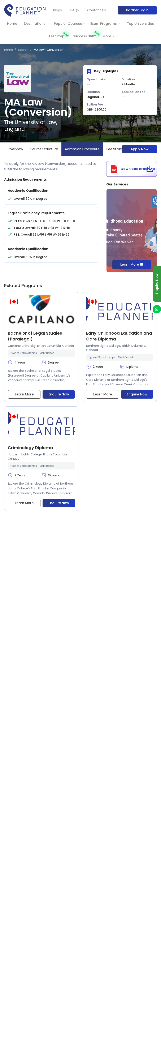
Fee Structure (117, 149)
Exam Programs (103, 23)
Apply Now (139, 149)
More (107, 36)
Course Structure (44, 149)
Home (12, 23)
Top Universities (140, 23)
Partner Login (137, 10)
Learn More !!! (131, 264)
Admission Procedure (82, 149)
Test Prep (56, 36)
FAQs (74, 10)
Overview (15, 149)
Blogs (57, 10)
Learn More (24, 394)
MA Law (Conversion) (49, 50)
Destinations (34, 23)
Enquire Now (58, 394)
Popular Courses (68, 23)
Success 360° (84, 36)
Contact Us (96, 10)
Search (23, 50)
